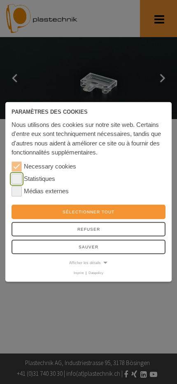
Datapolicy (95, 273)
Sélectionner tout (88, 212)
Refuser (88, 229)
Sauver (88, 247)
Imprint (79, 273)
